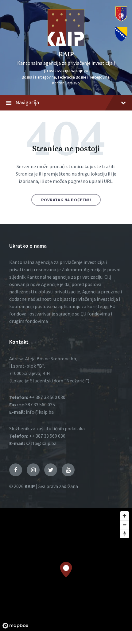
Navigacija (27, 102)
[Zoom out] (124, 524)
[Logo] (66, 44)
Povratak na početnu (66, 200)
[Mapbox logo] (15, 625)
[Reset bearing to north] (124, 533)
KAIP (66, 54)
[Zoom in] (124, 515)
